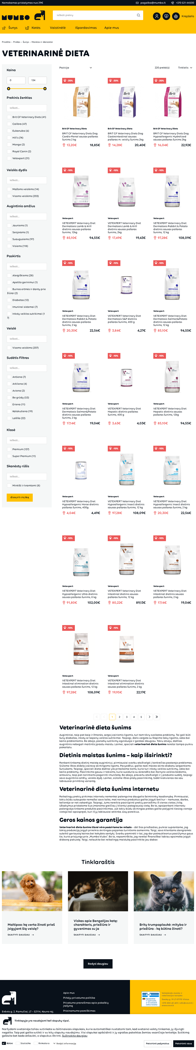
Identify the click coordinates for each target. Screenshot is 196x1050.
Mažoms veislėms (25, 189)
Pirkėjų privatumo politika (79, 997)
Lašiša (18, 418)
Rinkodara (44, 1043)
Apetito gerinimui (25, 282)
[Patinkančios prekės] (166, 16)
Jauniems (20, 225)
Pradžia (6, 42)
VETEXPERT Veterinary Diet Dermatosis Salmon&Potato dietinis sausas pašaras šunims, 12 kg (170, 320)
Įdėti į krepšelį (83, 155)
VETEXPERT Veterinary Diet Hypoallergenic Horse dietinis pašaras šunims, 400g (80, 504)
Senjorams (20, 232)
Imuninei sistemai (25, 307)
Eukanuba (20, 130)
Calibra (19, 124)
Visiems (20, 246)
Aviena (18, 390)
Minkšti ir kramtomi (26, 485)
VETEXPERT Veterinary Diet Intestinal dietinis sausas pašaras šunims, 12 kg (124, 594)
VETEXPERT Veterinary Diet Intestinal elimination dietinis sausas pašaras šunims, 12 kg (80, 683)
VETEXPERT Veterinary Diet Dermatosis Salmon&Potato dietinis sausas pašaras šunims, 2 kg (79, 413)
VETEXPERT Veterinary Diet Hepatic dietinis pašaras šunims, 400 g (124, 411)
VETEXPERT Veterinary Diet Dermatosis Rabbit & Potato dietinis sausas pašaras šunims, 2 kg (79, 320)
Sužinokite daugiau (74, 1035)
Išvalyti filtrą (19, 497)
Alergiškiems (22, 275)
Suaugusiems (23, 239)
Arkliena (19, 383)
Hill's (17, 137)
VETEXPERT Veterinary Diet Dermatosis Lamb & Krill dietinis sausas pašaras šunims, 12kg (78, 228)
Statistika (25, 1043)
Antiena (19, 377)
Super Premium (24, 456)
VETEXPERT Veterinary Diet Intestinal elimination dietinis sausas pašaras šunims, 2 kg (126, 683)
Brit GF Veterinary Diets (29, 117)
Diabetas (20, 300)
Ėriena (18, 404)
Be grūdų (20, 397)
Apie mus (68, 992)
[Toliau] (149, 717)
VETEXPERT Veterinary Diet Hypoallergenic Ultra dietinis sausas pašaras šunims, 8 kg (79, 594)
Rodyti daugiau (98, 963)
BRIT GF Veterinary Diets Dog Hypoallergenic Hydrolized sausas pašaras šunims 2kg (171, 136)
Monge (18, 144)
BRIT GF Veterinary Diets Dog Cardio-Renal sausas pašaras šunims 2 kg (80, 136)
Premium (20, 449)
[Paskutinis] (157, 717)
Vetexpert (20, 158)
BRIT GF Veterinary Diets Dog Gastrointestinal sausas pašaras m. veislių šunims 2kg (126, 136)
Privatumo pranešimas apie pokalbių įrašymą (86, 1004)
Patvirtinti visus (183, 1043)
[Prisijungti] (157, 16)
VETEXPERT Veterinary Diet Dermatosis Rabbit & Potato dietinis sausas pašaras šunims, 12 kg (170, 228)
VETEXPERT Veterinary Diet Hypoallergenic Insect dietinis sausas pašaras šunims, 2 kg (171, 504)
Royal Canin (21, 151)
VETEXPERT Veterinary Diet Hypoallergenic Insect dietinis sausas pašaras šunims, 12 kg (126, 504)
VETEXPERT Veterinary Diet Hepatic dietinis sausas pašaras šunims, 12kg (169, 411)
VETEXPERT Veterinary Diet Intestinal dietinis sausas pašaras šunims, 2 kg (169, 594)
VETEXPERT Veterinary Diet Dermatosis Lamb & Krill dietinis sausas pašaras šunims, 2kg (124, 228)
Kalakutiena (22, 411)
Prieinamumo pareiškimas (79, 1010)
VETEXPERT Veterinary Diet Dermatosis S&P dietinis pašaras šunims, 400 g (124, 319)
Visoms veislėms (25, 196)
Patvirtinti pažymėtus (157, 1043)
